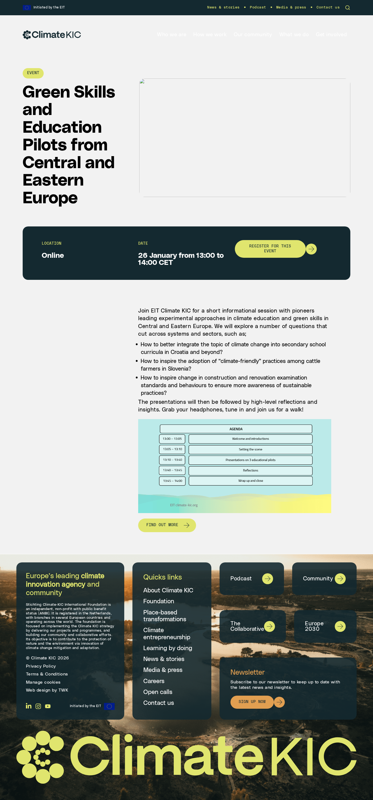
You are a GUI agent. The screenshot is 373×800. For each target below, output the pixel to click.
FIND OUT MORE (162, 525)
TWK (63, 690)
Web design (38, 690)
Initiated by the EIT (85, 706)
